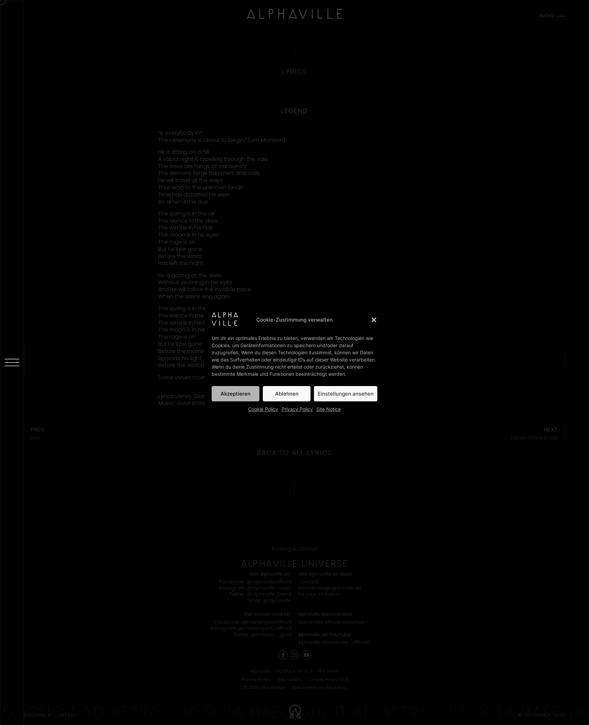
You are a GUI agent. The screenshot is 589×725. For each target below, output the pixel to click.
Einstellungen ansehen (346, 393)
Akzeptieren (236, 393)
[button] (374, 319)
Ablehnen (287, 393)
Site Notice (328, 409)
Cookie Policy (263, 409)
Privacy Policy (297, 409)
